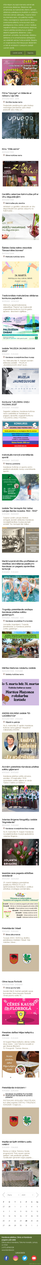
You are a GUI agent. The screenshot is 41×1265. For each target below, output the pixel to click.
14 (9, 1216)
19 (37, 1216)
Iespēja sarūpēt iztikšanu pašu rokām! (17, 1143)
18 (32, 1216)
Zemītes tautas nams (13, 102)
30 (21, 1225)
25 (32, 1221)
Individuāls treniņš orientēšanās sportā (17, 456)
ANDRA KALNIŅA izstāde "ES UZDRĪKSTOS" (16, 714)
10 (26, 1211)
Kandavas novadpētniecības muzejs (19, 357)
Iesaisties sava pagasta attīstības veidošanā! (17, 874)
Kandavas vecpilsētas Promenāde (19, 621)
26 (37, 1221)
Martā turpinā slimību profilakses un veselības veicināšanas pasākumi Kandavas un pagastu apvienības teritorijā (20, 565)
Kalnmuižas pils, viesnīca (15, 203)
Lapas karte (20, 1252)
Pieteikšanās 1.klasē (11, 928)
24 (26, 1221)
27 (4, 1207)
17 (26, 1216)
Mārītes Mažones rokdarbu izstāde (19, 668)
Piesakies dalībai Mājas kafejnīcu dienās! (18, 1033)
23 (21, 1221)
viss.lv (39, 1263)
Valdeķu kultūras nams (14, 674)
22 (15, 1221)
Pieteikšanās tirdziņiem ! (14, 1087)
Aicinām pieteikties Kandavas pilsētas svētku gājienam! (20, 768)
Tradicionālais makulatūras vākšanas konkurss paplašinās (20, 296)
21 (9, 1221)
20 (4, 1221)
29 (15, 1225)
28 (9, 1207)
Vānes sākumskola (12, 934)
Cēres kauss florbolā (12, 981)
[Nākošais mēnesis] (37, 1194)
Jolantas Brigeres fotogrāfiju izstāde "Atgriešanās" (19, 820)
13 (3, 1216)
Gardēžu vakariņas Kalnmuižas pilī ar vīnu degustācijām (20, 195)
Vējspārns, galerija (12, 722)
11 (31, 1211)
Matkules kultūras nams (14, 256)
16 (20, 1216)
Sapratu (30, 53)
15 (15, 1216)
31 (26, 1225)
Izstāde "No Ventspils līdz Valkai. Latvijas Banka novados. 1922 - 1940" (19, 509)
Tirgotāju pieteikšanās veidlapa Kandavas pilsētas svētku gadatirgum (17, 612)
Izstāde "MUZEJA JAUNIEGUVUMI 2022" (18, 349)
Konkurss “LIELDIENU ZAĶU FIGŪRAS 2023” (16, 403)
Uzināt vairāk (17, 53)
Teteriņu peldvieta (12, 464)
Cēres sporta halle (12, 988)
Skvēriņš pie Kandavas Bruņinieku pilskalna (18, 1096)
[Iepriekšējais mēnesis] (4, 1194)
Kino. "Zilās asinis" (10, 149)
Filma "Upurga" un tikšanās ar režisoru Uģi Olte (17, 94)
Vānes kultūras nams (13, 155)
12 (37, 1211)
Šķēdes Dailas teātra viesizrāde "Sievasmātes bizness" (17, 249)
